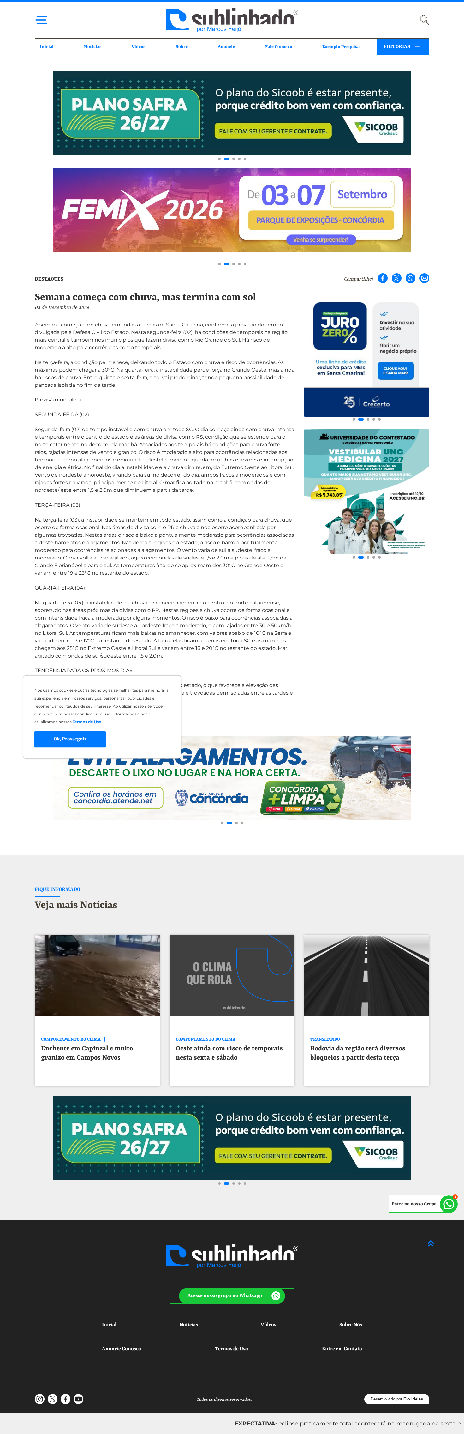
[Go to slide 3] (232, 159)
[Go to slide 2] (225, 159)
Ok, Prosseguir (70, 739)
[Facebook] (383, 278)
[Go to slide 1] (219, 159)
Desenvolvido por (397, 1399)
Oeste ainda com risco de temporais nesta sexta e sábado (229, 1053)
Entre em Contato (342, 1349)
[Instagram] (40, 1399)
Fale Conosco (278, 46)
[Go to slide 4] (239, 159)
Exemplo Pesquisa (341, 46)
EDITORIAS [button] (397, 47)
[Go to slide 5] (245, 159)
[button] (232, 1296)
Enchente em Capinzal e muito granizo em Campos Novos (87, 1053)
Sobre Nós (350, 1325)
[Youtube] (78, 1399)
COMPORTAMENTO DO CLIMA (71, 1039)
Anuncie (226, 46)
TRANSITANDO (325, 1039)
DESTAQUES (49, 279)
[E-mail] (424, 278)
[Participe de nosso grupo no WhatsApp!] (423, 1204)
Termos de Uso (231, 1349)
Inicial (47, 46)
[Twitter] (397, 278)
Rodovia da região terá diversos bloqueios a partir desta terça (357, 1053)
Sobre (182, 46)
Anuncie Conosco (121, 1349)
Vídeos (139, 46)
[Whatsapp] (410, 278)
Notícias (93, 46)
